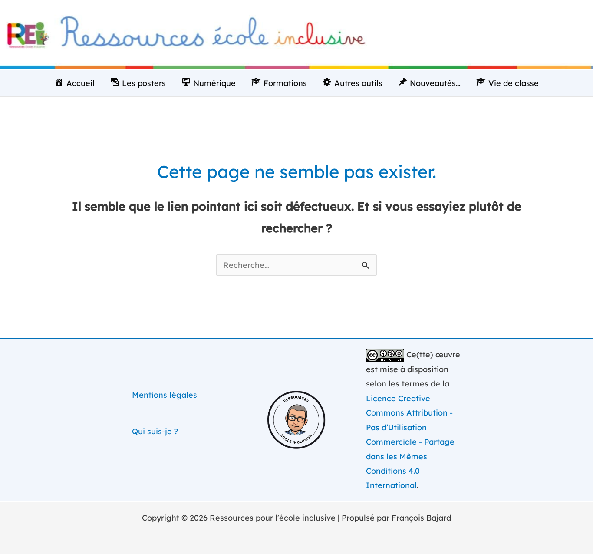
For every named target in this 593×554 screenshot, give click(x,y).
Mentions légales (164, 395)
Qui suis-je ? (155, 431)
